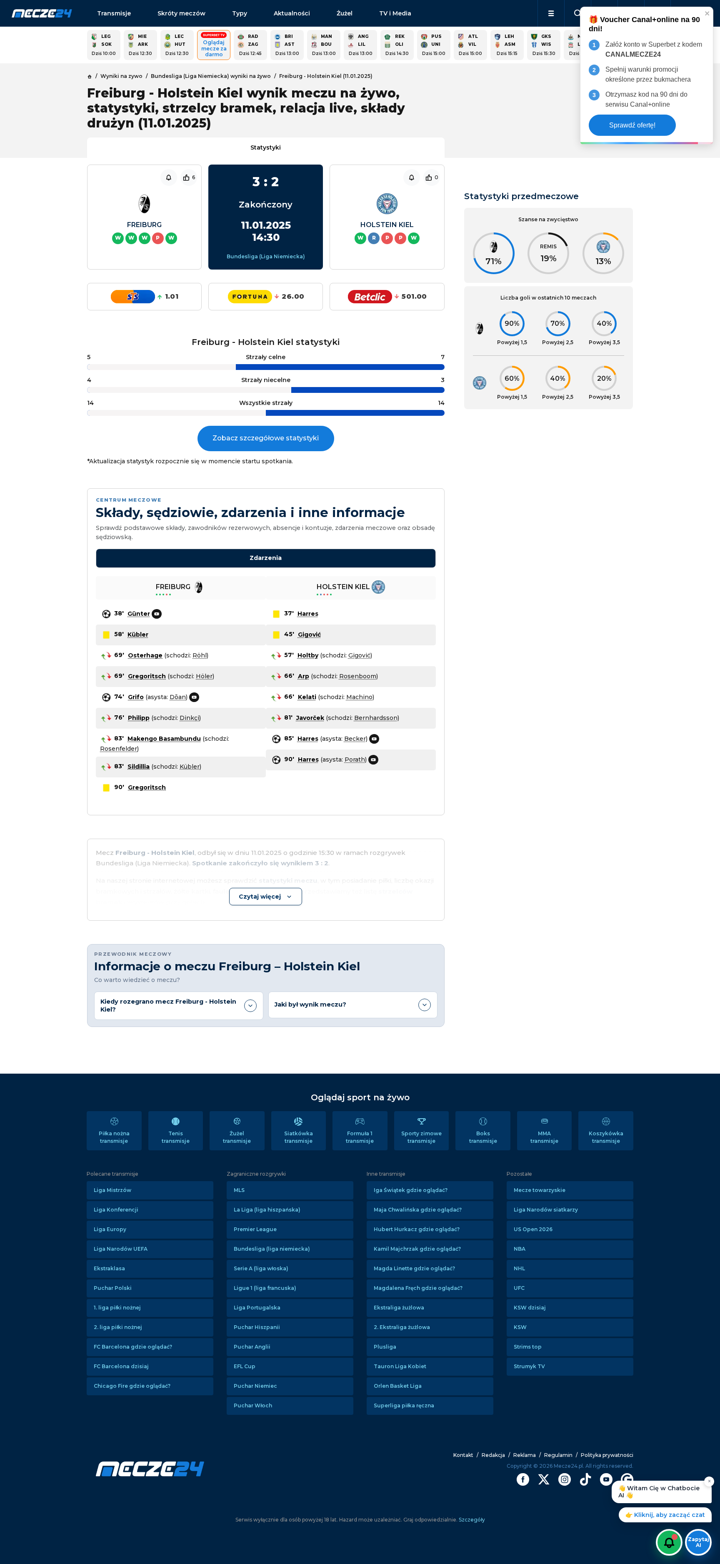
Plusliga (385, 1347)
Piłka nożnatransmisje (114, 1137)
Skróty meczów (181, 13)
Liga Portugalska (257, 1307)
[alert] (646, 76)
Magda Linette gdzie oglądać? (414, 1268)
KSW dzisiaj (530, 1307)
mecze (42, 13)
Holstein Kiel (387, 225)
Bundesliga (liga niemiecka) (272, 1249)
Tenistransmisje (176, 1137)
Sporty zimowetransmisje (421, 1137)
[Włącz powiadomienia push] (669, 1542)
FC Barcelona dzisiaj (121, 1366)
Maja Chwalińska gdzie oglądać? (418, 1210)
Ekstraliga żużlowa (399, 1307)
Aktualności (292, 13)
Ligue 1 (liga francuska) (265, 1288)
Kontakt (463, 1455)
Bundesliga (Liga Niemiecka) (266, 256)
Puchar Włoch (253, 1405)
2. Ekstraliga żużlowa (402, 1327)
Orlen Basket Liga (398, 1386)
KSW (520, 1327)
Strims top (528, 1347)
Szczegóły (471, 1520)
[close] (707, 13)
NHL (519, 1268)
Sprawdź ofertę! (632, 125)
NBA (519, 1249)
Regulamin (558, 1455)
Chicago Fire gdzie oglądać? (132, 1386)
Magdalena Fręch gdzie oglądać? (418, 1288)
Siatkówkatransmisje (298, 1137)
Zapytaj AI (698, 1542)
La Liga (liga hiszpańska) (267, 1210)
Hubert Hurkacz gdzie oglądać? (417, 1229)
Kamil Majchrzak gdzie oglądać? (417, 1249)
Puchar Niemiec (255, 1386)
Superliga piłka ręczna (404, 1405)
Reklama (524, 1455)
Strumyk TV (529, 1366)
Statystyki (265, 147)
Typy (239, 13)
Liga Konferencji (116, 1210)
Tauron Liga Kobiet (400, 1366)
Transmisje (114, 13)
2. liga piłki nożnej (118, 1327)
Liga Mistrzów (112, 1190)
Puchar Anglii (252, 1347)
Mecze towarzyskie (539, 1190)
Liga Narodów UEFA (121, 1249)
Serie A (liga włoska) (261, 1268)
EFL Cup (244, 1366)
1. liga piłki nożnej (117, 1307)
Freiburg (144, 225)
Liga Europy (110, 1229)
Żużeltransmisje (237, 1137)
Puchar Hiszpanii (257, 1327)
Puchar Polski (113, 1288)
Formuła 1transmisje (360, 1137)
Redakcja (493, 1455)
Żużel (344, 13)
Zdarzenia (266, 558)
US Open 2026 (533, 1229)
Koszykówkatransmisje (606, 1137)
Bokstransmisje (483, 1137)
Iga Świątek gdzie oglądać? (411, 1190)
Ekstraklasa (109, 1268)
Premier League (255, 1229)
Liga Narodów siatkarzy (546, 1210)
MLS (239, 1190)
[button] (551, 13)
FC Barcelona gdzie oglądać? (133, 1347)
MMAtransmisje (544, 1137)
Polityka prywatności (607, 1455)
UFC (519, 1288)
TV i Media (395, 13)
